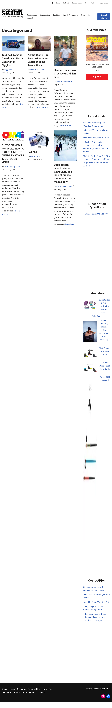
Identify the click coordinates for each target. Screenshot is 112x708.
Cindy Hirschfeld (37, 69)
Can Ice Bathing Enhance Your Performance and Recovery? (104, 330)
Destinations (32, 15)
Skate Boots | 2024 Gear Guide (104, 351)
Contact (41, 692)
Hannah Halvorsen (64, 81)
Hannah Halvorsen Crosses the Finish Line (65, 73)
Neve (4, 705)
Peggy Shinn (9, 69)
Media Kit (6, 692)
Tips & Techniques (70, 15)
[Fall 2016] (39, 139)
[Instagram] (103, 696)
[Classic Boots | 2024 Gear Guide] (90, 368)
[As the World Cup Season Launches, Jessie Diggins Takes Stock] (39, 43)
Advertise (47, 689)
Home (4, 689)
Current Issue (77, 3)
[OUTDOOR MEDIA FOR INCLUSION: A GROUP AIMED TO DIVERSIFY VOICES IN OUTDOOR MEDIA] (13, 135)
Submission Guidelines (24, 692)
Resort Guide (104, 16)
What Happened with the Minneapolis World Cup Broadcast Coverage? (94, 617)
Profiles (56, 15)
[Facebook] (108, 696)
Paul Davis (34, 156)
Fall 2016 (33, 152)
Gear (83, 15)
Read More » (42, 107)
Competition (45, 15)
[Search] (52, 3)
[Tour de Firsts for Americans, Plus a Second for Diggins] (13, 43)
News (90, 15)
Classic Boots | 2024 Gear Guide (105, 365)
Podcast (66, 3)
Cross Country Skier (12, 167)
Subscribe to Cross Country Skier (25, 689)
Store (58, 3)
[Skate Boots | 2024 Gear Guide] (90, 354)
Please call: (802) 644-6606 (96, 214)
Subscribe (31, 18)
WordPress (23, 705)
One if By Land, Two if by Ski (96, 138)
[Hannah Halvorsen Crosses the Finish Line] (65, 51)
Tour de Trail (89, 3)
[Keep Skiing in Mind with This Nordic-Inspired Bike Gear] (90, 306)
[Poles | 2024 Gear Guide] (90, 460)
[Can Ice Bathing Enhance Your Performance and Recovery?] (90, 332)
